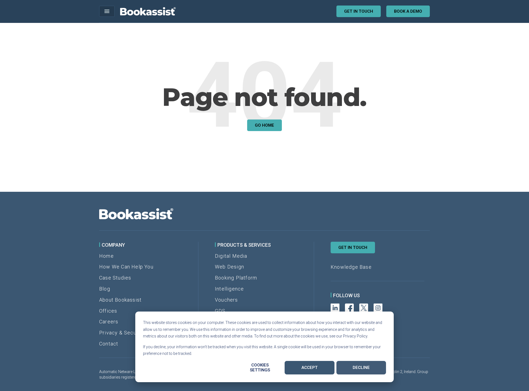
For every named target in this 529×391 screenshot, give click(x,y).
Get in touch (358, 11)
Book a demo (408, 11)
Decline (361, 367)
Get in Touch (352, 247)
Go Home (264, 125)
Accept (309, 367)
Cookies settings (260, 368)
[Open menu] (107, 11)
